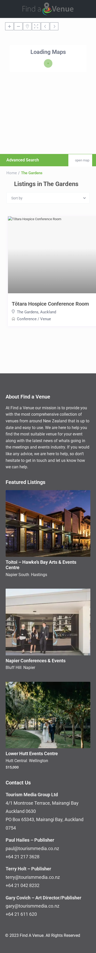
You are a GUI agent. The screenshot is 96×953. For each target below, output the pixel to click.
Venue (45, 319)
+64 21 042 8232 (22, 885)
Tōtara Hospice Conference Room (50, 304)
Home (11, 173)
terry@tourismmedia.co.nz (33, 877)
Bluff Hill (14, 667)
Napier (29, 667)
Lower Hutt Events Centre (32, 753)
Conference (27, 319)
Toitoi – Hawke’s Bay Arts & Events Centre (41, 564)
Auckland (48, 312)
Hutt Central (16, 760)
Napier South (17, 574)
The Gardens (27, 312)
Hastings (39, 574)
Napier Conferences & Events (36, 660)
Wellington (38, 760)
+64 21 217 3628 (22, 856)
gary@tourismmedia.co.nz (32, 906)
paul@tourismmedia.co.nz (32, 848)
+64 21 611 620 (21, 914)
